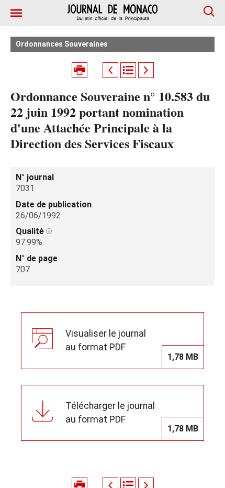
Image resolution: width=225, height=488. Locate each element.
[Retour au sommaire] (128, 70)
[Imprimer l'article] (79, 70)
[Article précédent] (110, 70)
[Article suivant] (146, 70)
